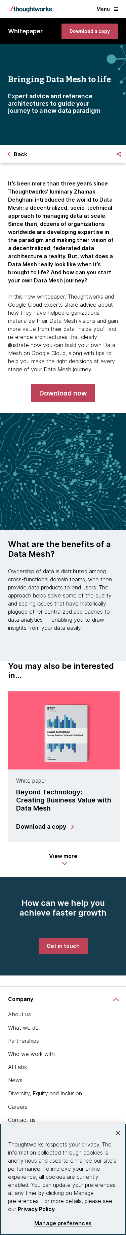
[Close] (118, 1133)
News (15, 1080)
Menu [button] (103, 9)
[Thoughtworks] (31, 9)
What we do (23, 1027)
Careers (18, 1106)
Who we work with (31, 1054)
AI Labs (17, 1067)
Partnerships (23, 1040)
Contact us (22, 1120)
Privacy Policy (36, 1209)
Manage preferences (63, 1223)
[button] (63, 859)
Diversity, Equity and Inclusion (45, 1093)
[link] (89, 31)
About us (19, 1014)
